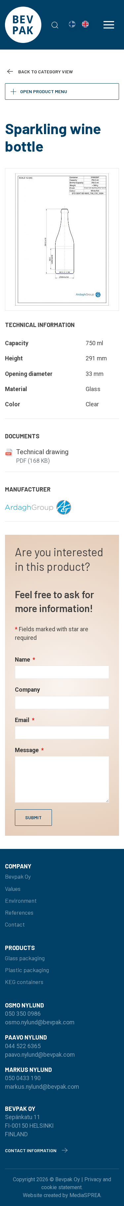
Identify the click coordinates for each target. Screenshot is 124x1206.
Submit (33, 817)
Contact (15, 924)
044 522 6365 (23, 1046)
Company (27, 689)
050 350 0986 (23, 1013)
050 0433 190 (23, 1078)
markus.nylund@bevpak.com (42, 1086)
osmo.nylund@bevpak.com (39, 1022)
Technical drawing (42, 452)
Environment (21, 900)
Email (23, 720)
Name (23, 659)
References (19, 912)
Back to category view (45, 71)
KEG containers (24, 981)
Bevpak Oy (18, 876)
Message (27, 750)
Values (13, 888)
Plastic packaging (27, 969)
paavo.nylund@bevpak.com (40, 1054)
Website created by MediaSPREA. (62, 1195)
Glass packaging (25, 958)
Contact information (31, 1150)
